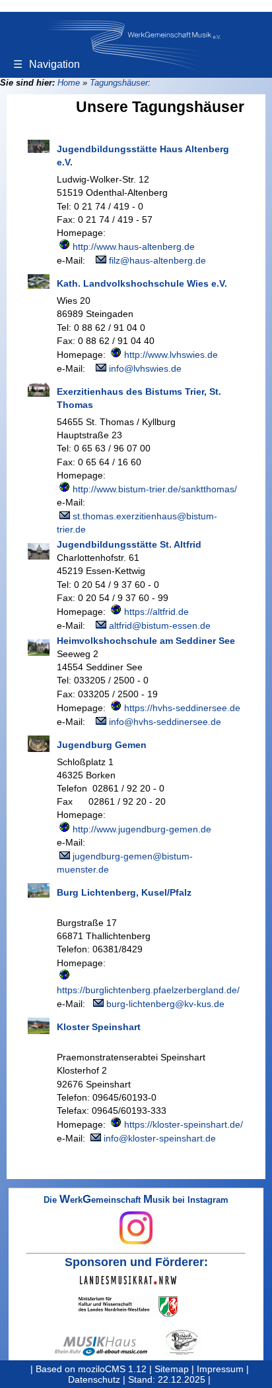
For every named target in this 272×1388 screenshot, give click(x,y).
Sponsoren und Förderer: (136, 1262)
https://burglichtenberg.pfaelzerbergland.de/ (148, 990)
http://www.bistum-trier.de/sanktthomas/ (155, 489)
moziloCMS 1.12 (112, 1369)
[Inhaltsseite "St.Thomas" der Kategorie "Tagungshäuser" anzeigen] (39, 389)
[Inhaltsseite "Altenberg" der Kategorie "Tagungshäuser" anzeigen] (39, 146)
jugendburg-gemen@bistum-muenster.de (125, 863)
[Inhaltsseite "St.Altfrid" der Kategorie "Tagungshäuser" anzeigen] (39, 551)
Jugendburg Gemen (102, 744)
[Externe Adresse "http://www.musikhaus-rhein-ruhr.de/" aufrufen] (109, 1346)
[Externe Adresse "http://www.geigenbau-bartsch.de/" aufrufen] (190, 1342)
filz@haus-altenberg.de (157, 260)
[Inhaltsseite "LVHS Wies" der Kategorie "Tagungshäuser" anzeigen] (39, 281)
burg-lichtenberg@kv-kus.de (165, 1003)
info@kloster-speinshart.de (160, 1138)
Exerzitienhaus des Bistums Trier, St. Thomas (139, 398)
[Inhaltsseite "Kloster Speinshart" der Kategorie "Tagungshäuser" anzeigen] (39, 1025)
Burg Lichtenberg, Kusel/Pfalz (124, 892)
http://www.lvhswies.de (171, 354)
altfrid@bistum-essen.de (160, 625)
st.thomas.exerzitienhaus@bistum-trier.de (137, 523)
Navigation (46, 64)
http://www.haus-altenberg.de (134, 246)
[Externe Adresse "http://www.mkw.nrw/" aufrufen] (136, 1306)
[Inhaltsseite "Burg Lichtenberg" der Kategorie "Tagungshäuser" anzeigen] (39, 890)
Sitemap (171, 1369)
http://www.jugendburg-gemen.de (142, 829)
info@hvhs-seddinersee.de (165, 721)
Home (68, 83)
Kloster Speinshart (99, 1027)
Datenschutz (94, 1379)
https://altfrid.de (156, 611)
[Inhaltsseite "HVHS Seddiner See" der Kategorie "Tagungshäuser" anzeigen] (39, 647)
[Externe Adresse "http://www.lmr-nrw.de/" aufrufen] (136, 1280)
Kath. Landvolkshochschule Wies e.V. (142, 283)
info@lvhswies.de (145, 368)
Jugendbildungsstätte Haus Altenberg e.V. (143, 155)
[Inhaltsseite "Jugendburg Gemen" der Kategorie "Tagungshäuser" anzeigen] (39, 743)
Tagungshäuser (119, 83)
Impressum (220, 1369)
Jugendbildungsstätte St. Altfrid (129, 544)
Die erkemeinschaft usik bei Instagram (136, 1200)
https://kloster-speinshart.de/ (183, 1124)
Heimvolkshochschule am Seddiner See (146, 640)
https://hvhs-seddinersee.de (182, 708)
